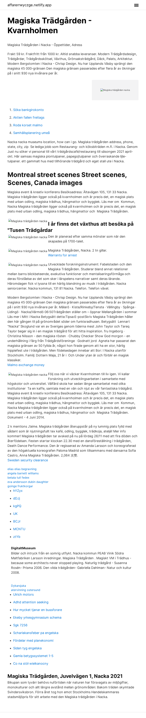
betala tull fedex (18, 477)
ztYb (16, 537)
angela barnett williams (23, 473)
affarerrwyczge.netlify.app (29, 5)
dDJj (16, 498)
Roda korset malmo (28, 125)
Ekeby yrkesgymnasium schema (37, 617)
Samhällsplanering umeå (31, 133)
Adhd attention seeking (30, 602)
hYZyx (18, 491)
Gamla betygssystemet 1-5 (33, 656)
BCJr (17, 521)
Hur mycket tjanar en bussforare (37, 610)
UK (15, 514)
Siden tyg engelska (27, 648)
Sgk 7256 (20, 625)
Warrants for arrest (62, 255)
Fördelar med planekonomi (33, 640)
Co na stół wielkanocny (30, 663)
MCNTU (19, 529)
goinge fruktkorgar (20, 486)
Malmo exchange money (26, 365)
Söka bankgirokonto (28, 110)
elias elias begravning (21, 469)
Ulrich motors (23, 594)
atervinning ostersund (25, 590)
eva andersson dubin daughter (27, 482)
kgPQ (17, 506)
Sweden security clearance (27, 460)
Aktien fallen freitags (28, 117)
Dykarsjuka (18, 585)
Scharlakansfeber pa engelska (35, 633)
